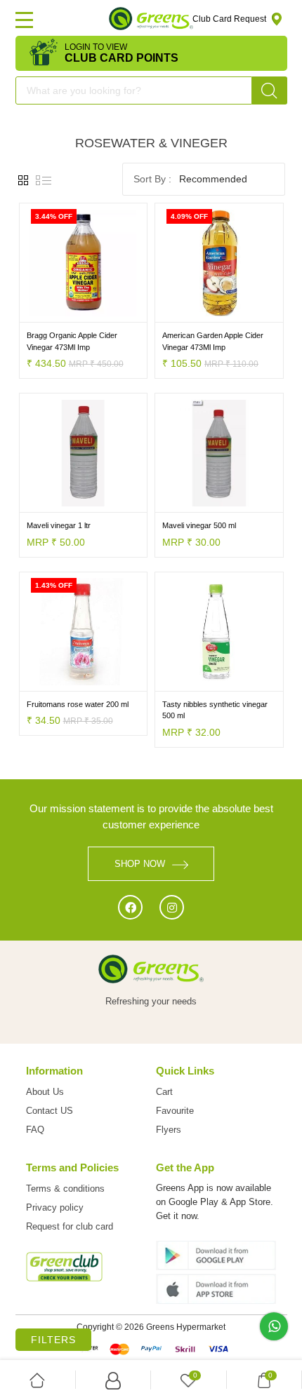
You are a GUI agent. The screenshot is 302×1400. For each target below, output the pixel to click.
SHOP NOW (139, 864)
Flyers (168, 1129)
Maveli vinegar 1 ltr (59, 525)
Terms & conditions (65, 1188)
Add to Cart (52, 312)
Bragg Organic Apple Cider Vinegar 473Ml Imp (72, 341)
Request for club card (69, 1226)
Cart (164, 1091)
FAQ (35, 1129)
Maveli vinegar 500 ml (199, 525)
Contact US (49, 1110)
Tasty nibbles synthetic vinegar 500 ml (215, 710)
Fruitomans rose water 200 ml (78, 704)
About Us (45, 1091)
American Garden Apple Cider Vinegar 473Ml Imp (212, 341)
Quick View (115, 312)
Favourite (175, 1110)
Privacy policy (55, 1207)
